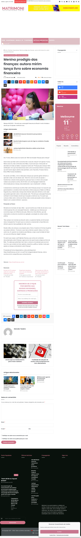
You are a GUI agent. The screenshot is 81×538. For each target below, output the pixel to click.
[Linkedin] (12, 81)
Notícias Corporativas (13, 50)
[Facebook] (5, 81)
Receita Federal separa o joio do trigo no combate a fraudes (31, 141)
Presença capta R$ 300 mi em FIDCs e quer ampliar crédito (27, 387)
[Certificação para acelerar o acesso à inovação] (11, 380)
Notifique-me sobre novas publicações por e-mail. (15, 438)
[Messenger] (43, 81)
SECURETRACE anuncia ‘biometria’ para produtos (38, 1)
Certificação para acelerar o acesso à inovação (9, 387)
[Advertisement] (40, 26)
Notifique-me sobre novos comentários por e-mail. (15, 435)
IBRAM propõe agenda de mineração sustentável (43, 378)
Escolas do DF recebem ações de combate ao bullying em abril (10, 272)
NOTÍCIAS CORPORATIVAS (41, 40)
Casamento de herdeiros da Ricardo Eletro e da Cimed (72, 170)
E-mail (3, 428)
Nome (3, 422)
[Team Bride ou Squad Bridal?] (62, 150)
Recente (66, 142)
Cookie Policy (53, 535)
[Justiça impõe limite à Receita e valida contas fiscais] (8, 150)
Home (3, 40)
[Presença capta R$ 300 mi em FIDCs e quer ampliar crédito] (27, 380)
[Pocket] (35, 81)
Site (30, 428)
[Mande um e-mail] (14, 77)
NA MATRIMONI (10, 40)
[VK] (28, 81)
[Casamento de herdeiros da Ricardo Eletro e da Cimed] (62, 170)
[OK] (31, 81)
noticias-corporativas (22, 55)
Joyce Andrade (36, 530)
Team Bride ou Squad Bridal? (72, 149)
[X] (9, 81)
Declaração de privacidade (63, 535)
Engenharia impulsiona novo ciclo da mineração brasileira (25, 272)
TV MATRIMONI (28, 40)
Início (6, 50)
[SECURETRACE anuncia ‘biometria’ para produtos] (8, 136)
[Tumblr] (16, 81)
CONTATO (51, 40)
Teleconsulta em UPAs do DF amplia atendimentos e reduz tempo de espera (42, 272)
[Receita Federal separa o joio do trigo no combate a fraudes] (8, 143)
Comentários (74, 142)
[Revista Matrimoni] (13, 8)
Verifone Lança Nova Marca (66, 183)
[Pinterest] (20, 81)
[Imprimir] (5, 85)
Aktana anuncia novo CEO (65, 179)
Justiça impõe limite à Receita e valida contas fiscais (29, 148)
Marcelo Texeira (10, 77)
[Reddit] (24, 81)
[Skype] (39, 81)
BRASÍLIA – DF (19, 40)
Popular (59, 142)
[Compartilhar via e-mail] (47, 81)
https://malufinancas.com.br (16, 262)
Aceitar (59, 531)
